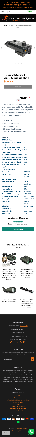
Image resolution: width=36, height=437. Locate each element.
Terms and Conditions (18, 406)
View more (18, 248)
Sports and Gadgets (21, 429)
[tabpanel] (18, 48)
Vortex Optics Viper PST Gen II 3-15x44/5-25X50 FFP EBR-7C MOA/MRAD (27, 302)
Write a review (18, 229)
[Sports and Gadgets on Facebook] (14, 342)
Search (18, 396)
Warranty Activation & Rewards (18, 411)
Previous (1, 48)
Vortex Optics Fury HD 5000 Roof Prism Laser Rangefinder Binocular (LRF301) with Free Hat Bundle (9, 273)
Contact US (24, 326)
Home (5, 25)
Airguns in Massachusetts (18, 409)
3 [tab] (21, 64)
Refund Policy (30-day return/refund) (18, 400)
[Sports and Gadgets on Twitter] (11, 342)
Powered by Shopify (18, 431)
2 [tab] (18, 64)
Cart (32, 12)
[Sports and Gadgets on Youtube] (21, 342)
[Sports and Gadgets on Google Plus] (24, 342)
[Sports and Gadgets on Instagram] (17, 342)
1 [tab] (15, 64)
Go (32, 359)
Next (35, 48)
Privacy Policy (18, 398)
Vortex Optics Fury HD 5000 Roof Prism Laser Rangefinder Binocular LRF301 (27, 272)
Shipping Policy (18, 402)
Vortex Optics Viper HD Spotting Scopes (9, 300)
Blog (18, 404)
